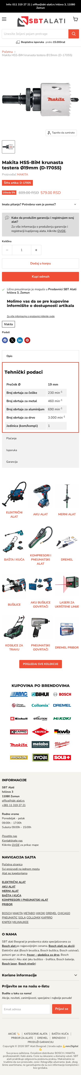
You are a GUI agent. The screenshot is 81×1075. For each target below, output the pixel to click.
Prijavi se (61, 1009)
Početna (7, 52)
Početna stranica (12, 864)
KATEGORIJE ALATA (35, 1034)
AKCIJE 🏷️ (14, 1034)
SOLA (22, 917)
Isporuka (11, 450)
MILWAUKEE (20, 922)
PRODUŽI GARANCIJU (40, 1042)
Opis (9, 356)
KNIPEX (7, 922)
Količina (6, 241)
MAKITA (22, 174)
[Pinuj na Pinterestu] (27, 340)
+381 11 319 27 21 (14, 805)
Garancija (11, 462)
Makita (8, 324)
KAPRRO (46, 917)
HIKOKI (40, 913)
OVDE (61, 231)
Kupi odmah (40, 276)
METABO (29, 913)
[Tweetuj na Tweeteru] (12, 340)
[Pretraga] (73, 33)
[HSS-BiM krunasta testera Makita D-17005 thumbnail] (8, 147)
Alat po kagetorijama (14, 873)
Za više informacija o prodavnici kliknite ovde (31, 316)
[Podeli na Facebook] (5, 340)
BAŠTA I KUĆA (60, 1034)
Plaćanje (11, 438)
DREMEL (51, 913)
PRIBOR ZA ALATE (22, 1038)
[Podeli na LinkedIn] (20, 340)
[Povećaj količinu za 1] (36, 250)
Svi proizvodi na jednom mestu (21, 869)
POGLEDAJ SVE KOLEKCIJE (40, 664)
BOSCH (7, 913)
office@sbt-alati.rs (13, 801)
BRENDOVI (58, 1038)
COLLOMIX (33, 917)
